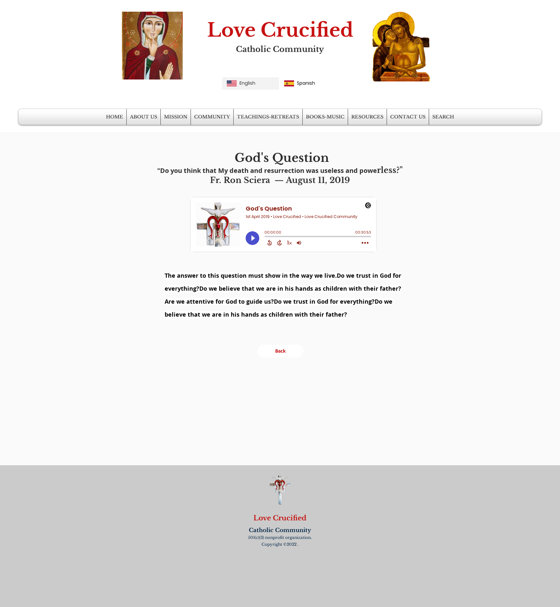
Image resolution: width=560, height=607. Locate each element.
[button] (143, 117)
